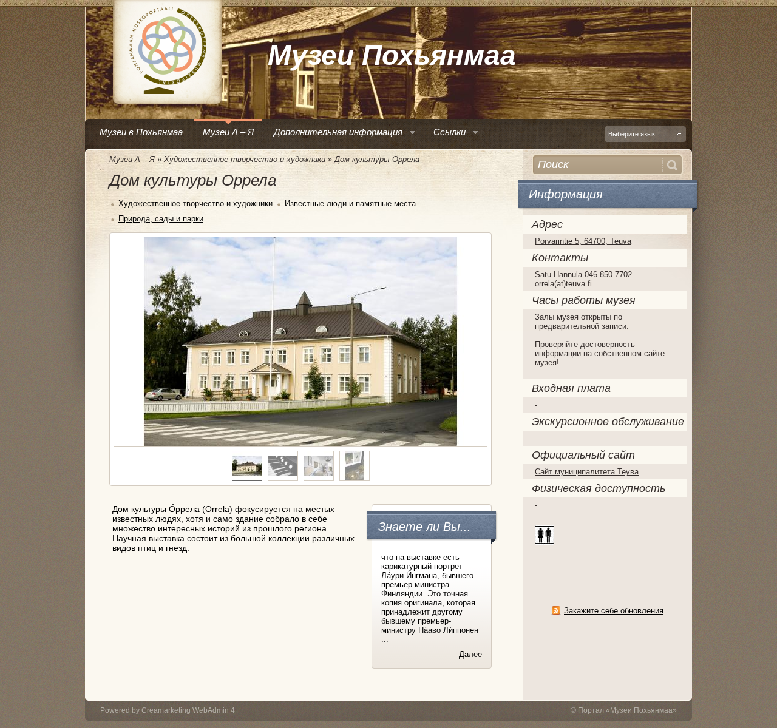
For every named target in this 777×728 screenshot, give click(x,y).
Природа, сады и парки (160, 218)
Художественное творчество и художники (244, 159)
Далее (470, 654)
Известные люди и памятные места (350, 203)
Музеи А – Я (132, 159)
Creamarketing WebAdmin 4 (188, 710)
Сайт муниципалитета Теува (587, 471)
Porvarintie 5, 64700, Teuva (583, 241)
